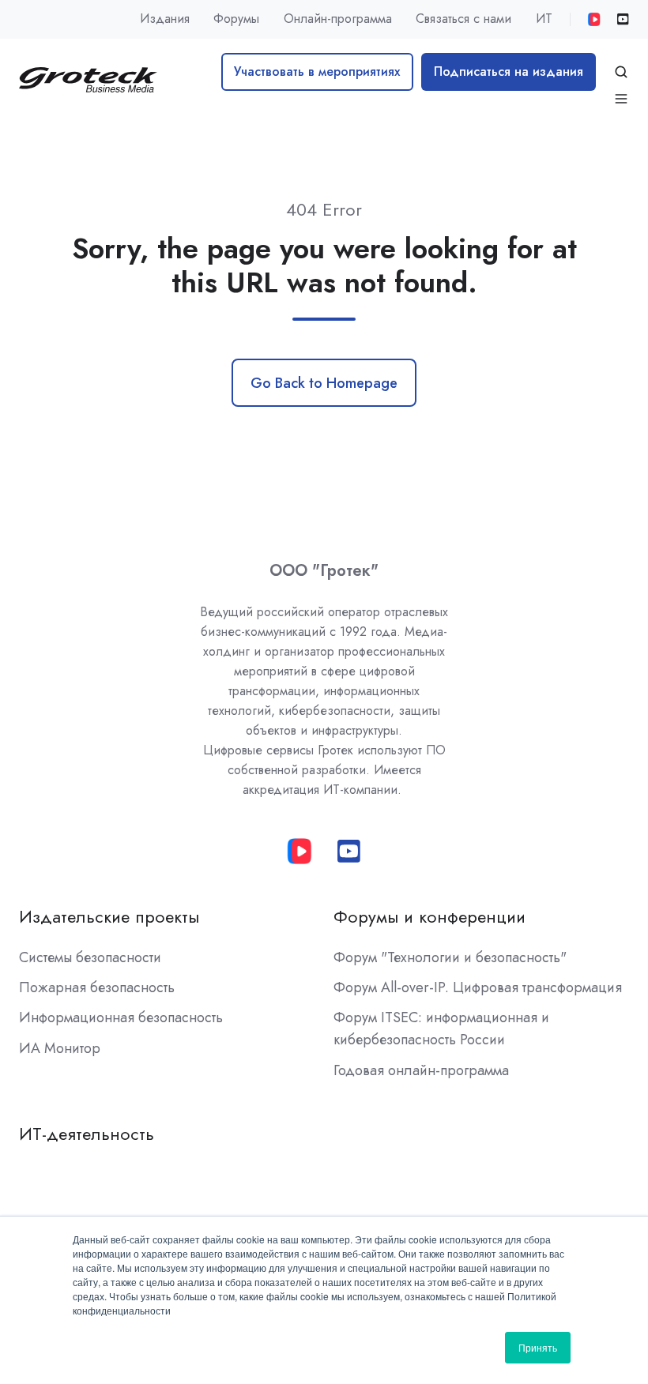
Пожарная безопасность (97, 987)
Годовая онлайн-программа (421, 1070)
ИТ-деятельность (86, 1134)
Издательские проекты (109, 916)
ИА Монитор (59, 1048)
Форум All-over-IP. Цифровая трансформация (477, 987)
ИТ (544, 18)
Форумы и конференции (429, 916)
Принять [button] (537, 1347)
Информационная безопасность (121, 1017)
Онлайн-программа (338, 18)
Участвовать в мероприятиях (317, 71)
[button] (621, 72)
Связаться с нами (463, 18)
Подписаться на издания (508, 71)
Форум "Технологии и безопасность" (450, 957)
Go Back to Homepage (324, 383)
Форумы (236, 18)
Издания (165, 18)
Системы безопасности (90, 957)
